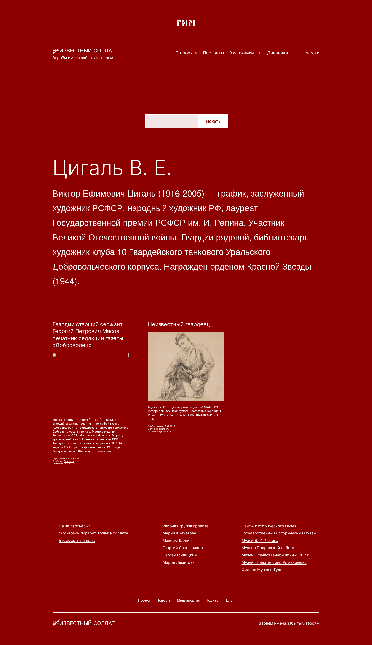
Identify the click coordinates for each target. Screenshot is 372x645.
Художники (242, 52)
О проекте (186, 52)
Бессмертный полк (77, 540)
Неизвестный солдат (84, 51)
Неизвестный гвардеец (179, 324)
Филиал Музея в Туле (262, 569)
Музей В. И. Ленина (260, 540)
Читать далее (104, 451)
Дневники (277, 52)
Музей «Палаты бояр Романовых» (274, 562)
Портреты (213, 52)
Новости (310, 52)
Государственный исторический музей (279, 533)
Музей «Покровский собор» (268, 547)
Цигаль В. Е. (70, 463)
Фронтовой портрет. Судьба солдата (93, 533)
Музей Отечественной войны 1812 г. (276, 555)
